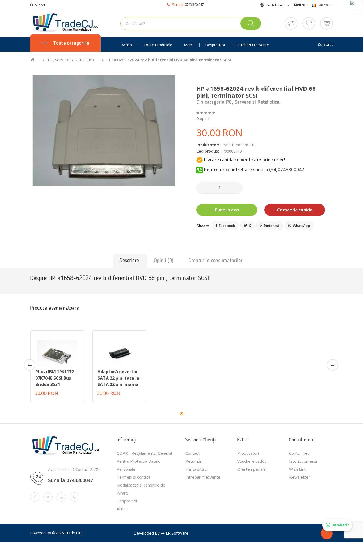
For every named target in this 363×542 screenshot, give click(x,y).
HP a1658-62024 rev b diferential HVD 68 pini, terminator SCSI (169, 59)
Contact (325, 44)
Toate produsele (157, 45)
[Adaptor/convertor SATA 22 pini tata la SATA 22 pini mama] (119, 352)
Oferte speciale (251, 469)
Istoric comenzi (303, 461)
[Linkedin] (61, 497)
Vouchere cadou (252, 461)
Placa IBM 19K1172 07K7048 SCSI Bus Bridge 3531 (54, 378)
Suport (40, 5)
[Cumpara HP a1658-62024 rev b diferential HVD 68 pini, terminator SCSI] (104, 130)
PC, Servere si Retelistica (71, 59)
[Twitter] (48, 497)
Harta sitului (196, 469)
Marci (188, 45)
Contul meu (274, 5)
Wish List (297, 469)
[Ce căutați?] (250, 23)
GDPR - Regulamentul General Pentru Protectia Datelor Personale (144, 461)
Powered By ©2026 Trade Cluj (56, 532)
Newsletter (299, 477)
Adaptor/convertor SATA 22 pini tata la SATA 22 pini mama (118, 378)
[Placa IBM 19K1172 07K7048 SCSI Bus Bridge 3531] (57, 352)
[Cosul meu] (326, 22)
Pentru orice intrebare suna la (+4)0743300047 (253, 169)
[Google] (74, 497)
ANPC (122, 508)
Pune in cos (226, 210)
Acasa (126, 45)
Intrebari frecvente (253, 45)
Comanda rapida (295, 210)
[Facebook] (34, 497)
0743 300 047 (194, 4)
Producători (248, 453)
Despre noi (215, 45)
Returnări (193, 461)
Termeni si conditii (133, 477)
